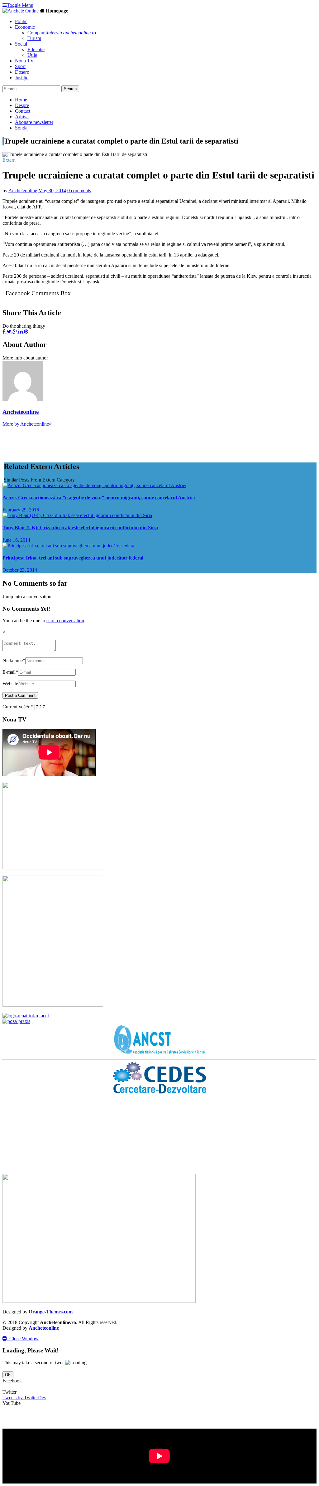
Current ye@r (17, 706)
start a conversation (65, 620)
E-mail (10, 672)
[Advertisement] (115, 441)
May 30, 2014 (52, 190)
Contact (22, 111)
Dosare (22, 72)
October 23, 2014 (19, 570)
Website (10, 683)
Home (21, 99)
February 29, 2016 (20, 509)
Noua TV (24, 60)
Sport (20, 66)
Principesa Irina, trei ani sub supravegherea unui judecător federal (72, 557)
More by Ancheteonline (25, 424)
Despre (22, 105)
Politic (21, 21)
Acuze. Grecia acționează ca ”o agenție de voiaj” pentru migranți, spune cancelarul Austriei (98, 497)
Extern (9, 160)
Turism (34, 38)
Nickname (13, 660)
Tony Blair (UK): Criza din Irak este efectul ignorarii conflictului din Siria (80, 527)
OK (8, 1374)
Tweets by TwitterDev (24, 1397)
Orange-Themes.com (51, 1311)
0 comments (79, 190)
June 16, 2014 (16, 540)
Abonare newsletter (34, 122)
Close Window (23, 1338)
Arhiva (22, 116)
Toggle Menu (20, 5)
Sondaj (22, 127)
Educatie (36, 49)
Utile (32, 55)
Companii (61, 32)
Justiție (21, 77)
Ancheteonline (22, 190)
